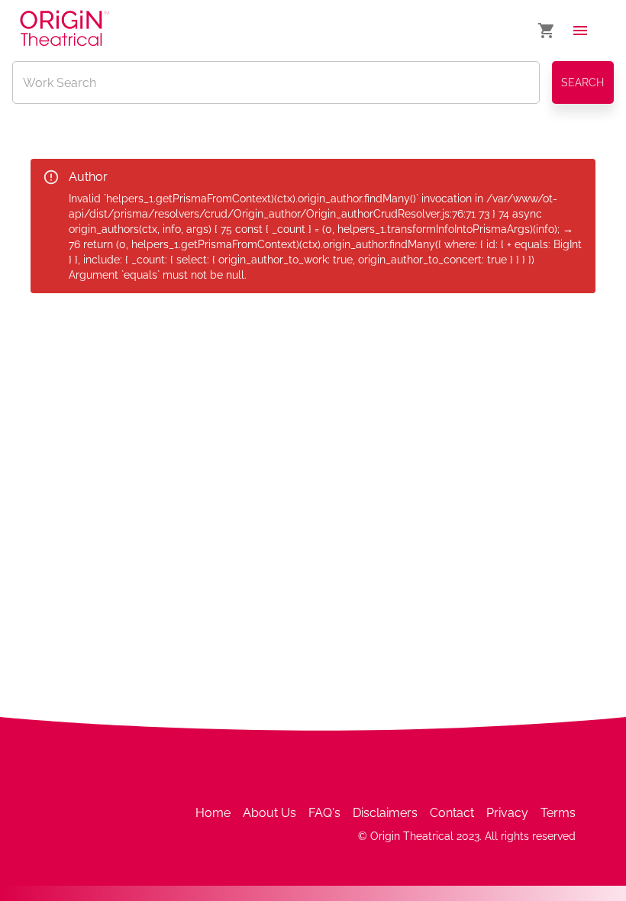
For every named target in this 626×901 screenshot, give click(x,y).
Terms (558, 813)
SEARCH (582, 82)
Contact (452, 813)
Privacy (507, 813)
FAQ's (324, 813)
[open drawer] (580, 30)
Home (213, 813)
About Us (269, 813)
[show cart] (546, 30)
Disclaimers (385, 813)
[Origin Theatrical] (64, 31)
